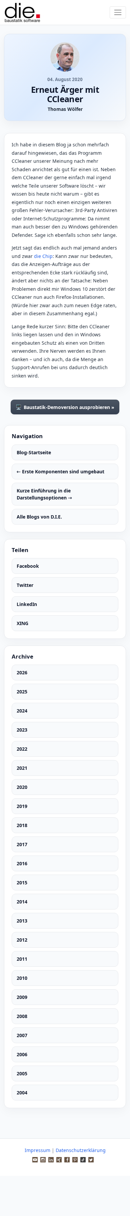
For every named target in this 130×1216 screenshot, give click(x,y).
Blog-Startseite (34, 452)
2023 (22, 730)
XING (22, 623)
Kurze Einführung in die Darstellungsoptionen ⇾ (44, 494)
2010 (22, 978)
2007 (22, 1035)
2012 (22, 940)
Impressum (37, 1150)
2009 (22, 997)
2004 (22, 1092)
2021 (22, 768)
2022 (22, 749)
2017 (22, 844)
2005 (22, 1073)
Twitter (25, 585)
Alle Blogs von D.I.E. (39, 517)
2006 (22, 1054)
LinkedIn (27, 604)
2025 (22, 691)
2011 (22, 959)
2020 (22, 787)
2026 (22, 672)
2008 (22, 1016)
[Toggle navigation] (118, 12)
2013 (22, 921)
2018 (22, 825)
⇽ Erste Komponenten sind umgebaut (60, 471)
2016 (22, 863)
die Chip (43, 256)
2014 (22, 901)
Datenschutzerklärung (81, 1150)
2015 (22, 882)
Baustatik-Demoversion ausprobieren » (65, 407)
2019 (22, 806)
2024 (22, 710)
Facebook (28, 566)
